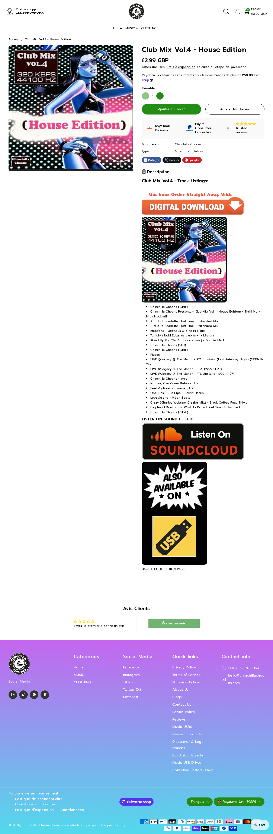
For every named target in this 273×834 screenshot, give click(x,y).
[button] (226, 11)
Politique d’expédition (34, 809)
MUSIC (130, 28)
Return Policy (183, 712)
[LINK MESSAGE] (174, 513)
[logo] (19, 664)
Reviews (179, 719)
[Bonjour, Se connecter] (237, 11)
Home (79, 667)
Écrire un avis (174, 623)
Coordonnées (72, 809)
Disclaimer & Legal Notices (188, 744)
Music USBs (182, 726)
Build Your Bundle (187, 755)
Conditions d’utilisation (35, 804)
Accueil (14, 39)
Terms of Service (186, 674)
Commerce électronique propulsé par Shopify (88, 825)
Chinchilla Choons (37, 825)
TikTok (128, 682)
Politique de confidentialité (38, 799)
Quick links (185, 656)
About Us (180, 689)
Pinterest (131, 697)
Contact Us (181, 704)
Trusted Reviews (241, 130)
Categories (86, 656)
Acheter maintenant (235, 109)
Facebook (131, 667)
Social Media (138, 656)
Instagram (131, 674)
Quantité (148, 88)
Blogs (177, 697)
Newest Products (187, 734)
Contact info (236, 656)
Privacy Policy (184, 667)
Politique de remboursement (33, 793)
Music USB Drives (187, 762)
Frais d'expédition (181, 67)
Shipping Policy (185, 682)
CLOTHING (148, 28)
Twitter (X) (132, 689)
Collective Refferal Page (192, 770)
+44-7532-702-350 (30, 13)
